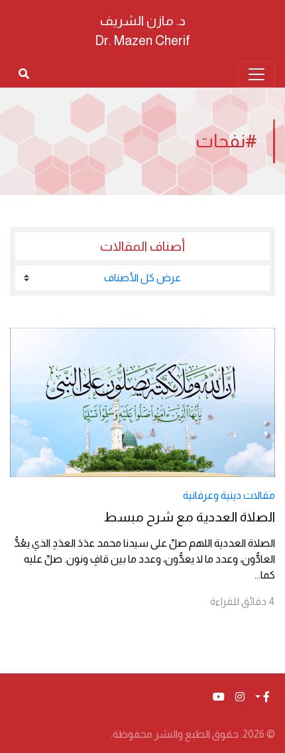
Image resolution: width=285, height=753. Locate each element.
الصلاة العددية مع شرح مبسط (189, 517)
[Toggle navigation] (256, 74)
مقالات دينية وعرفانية (229, 495)
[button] (262, 697)
